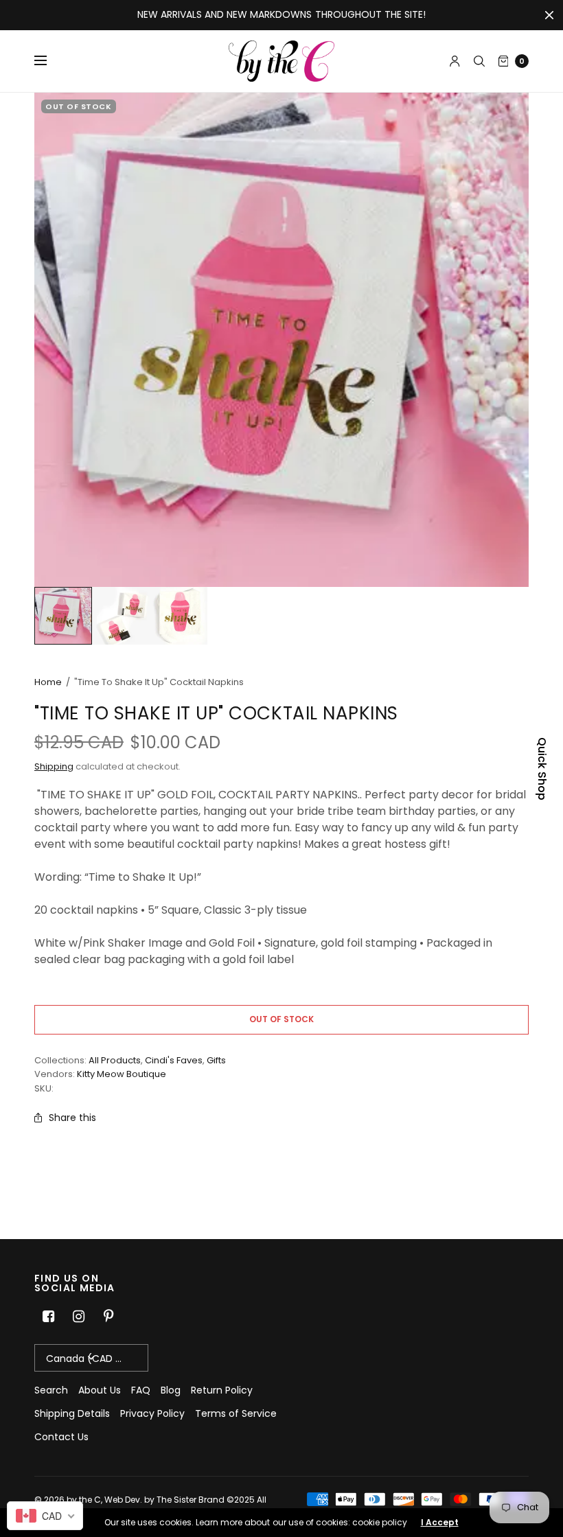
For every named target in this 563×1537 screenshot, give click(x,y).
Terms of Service (236, 1413)
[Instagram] (78, 1316)
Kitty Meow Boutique (121, 1073)
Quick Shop (541, 768)
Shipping (53, 766)
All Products (115, 1060)
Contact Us (61, 1437)
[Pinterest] (108, 1316)
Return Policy (222, 1390)
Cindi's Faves (174, 1060)
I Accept (440, 1522)
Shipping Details (72, 1413)
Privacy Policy (152, 1413)
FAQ (140, 1390)
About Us (99, 1390)
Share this (72, 1117)
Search (51, 1390)
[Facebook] (48, 1316)
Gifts (216, 1060)
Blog (171, 1390)
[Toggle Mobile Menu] (49, 61)
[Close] (549, 15)
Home (48, 682)
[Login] (455, 61)
